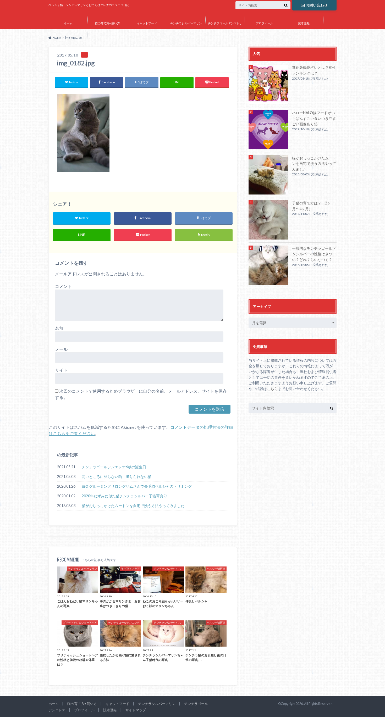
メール (61, 349)
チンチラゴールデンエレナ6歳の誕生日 (114, 467)
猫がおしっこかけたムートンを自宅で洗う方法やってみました (133, 505)
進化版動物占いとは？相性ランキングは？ (314, 70)
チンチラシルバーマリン (186, 23)
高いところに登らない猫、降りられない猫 (116, 476)
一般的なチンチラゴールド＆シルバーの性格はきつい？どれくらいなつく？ (314, 254)
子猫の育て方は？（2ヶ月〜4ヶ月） (311, 206)
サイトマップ (68, 38)
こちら (272, 388)
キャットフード (147, 23)
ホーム (68, 23)
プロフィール (264, 23)
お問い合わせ (317, 5)
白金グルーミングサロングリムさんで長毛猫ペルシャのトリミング (137, 486)
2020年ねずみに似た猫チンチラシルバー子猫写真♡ (124, 496)
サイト (61, 370)
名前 (59, 328)
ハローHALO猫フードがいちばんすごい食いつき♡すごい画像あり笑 (314, 118)
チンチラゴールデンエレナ (225, 23)
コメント (63, 286)
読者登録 (304, 23)
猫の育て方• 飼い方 (107, 23)
